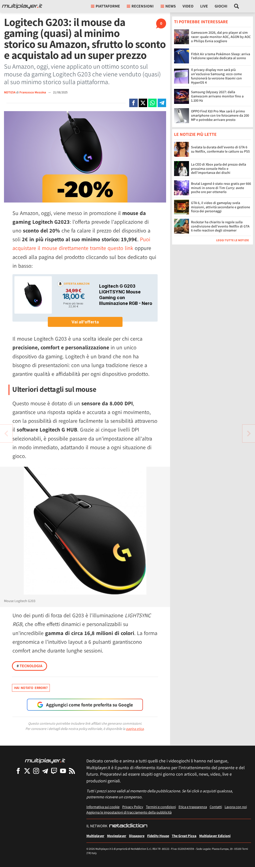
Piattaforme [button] (108, 6)
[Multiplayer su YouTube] (63, 771)
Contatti (216, 806)
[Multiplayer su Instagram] (36, 771)
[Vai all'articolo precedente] (249, 433)
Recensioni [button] (142, 6)
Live (204, 6)
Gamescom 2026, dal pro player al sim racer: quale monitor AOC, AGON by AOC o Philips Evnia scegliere (221, 36)
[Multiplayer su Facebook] (18, 771)
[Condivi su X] (143, 103)
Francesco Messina (33, 92)
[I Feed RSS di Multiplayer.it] (72, 771)
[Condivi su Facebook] (133, 103)
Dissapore (136, 835)
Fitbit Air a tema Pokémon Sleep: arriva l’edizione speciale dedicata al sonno (220, 56)
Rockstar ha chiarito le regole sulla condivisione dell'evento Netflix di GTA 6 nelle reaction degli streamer (220, 226)
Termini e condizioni (161, 806)
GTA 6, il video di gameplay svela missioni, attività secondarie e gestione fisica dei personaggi (220, 207)
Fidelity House (158, 835)
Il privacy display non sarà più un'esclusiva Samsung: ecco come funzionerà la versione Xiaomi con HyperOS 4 (216, 75)
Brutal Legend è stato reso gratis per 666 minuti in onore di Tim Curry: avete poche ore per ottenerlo (221, 187)
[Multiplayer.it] (22, 6)
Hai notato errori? (31, 687)
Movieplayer (116, 835)
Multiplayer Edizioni (215, 835)
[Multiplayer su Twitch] (54, 771)
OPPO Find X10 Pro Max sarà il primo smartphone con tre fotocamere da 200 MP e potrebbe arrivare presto (220, 115)
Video (188, 6)
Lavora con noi (236, 806)
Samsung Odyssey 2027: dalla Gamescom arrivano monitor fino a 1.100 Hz (217, 96)
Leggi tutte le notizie (232, 240)
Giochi (221, 6)
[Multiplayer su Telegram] (45, 771)
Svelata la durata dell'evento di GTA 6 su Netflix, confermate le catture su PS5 (220, 149)
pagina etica (135, 728)
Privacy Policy (132, 806)
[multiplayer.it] (45, 760)
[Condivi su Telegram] (162, 103)
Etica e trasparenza (193, 806)
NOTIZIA (9, 92)
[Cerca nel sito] (237, 6)
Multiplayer (95, 835)
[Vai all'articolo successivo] (6, 433)
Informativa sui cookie (103, 806)
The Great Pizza (184, 835)
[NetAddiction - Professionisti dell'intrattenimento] (128, 826)
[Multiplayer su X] (27, 771)
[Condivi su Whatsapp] (152, 103)
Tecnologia (29, 665)
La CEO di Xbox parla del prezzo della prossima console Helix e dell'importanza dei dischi (218, 168)
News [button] (170, 6)
